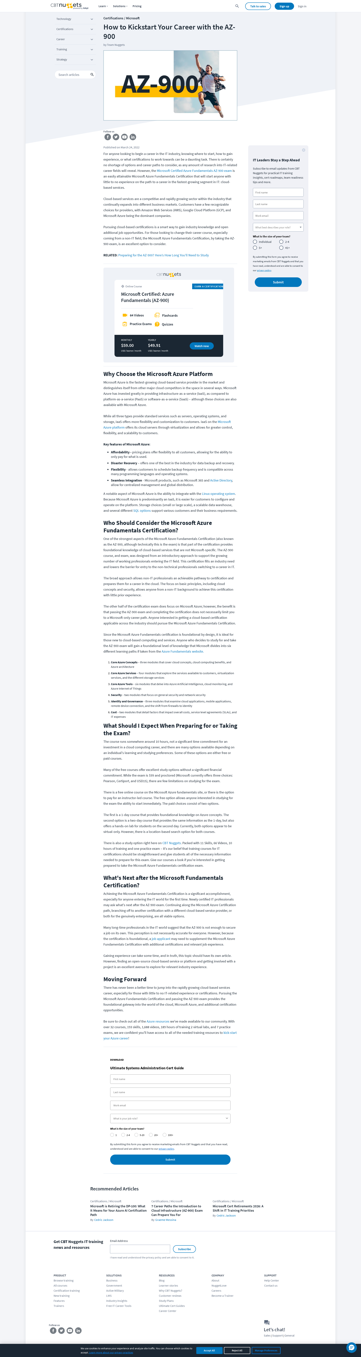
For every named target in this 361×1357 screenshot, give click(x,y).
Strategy (61, 59)
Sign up (284, 6)
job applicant (161, 939)
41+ (287, 248)
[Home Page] (69, 6)
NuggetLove (219, 1285)
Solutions (119, 6)
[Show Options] (227, 1118)
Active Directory (221, 480)
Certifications (64, 29)
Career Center (167, 1311)
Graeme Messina (165, 1220)
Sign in (302, 6)
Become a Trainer (223, 1295)
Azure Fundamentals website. (183, 651)
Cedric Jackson (103, 1220)
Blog (162, 1280)
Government (114, 1285)
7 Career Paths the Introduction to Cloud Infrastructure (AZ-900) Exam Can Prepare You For (177, 1210)
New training (62, 1295)
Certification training (67, 1290)
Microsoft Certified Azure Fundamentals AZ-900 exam (194, 170)
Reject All (237, 1350)
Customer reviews (170, 1295)
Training (61, 49)
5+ (260, 248)
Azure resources (158, 1021)
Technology (63, 19)
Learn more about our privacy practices (111, 1352)
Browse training (64, 1280)
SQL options (142, 510)
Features (59, 1301)
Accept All (209, 1350)
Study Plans (166, 1301)
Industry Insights (116, 1301)
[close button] (304, 150)
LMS (109, 1295)
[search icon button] (92, 74)
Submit (170, 1160)
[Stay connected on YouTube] (124, 138)
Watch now (202, 346)
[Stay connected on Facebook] (107, 138)
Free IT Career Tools (118, 1306)
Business (112, 1280)
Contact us (271, 1285)
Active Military (115, 1290)
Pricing (137, 6)
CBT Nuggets (171, 843)
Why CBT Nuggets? (170, 1290)
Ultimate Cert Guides (172, 1306)
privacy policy (264, 270)
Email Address (119, 1241)
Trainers (59, 1306)
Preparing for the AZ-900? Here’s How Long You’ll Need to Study (163, 255)
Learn (102, 6)
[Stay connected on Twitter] (116, 138)
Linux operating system (218, 493)
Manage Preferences (266, 1350)
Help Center (271, 1280)
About (215, 1280)
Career (60, 39)
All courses (60, 1285)
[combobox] (169, 1118)
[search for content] (237, 6)
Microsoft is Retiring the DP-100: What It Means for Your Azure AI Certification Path (118, 1210)
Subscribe (184, 1249)
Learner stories (168, 1285)
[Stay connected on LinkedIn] (133, 138)
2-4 (287, 242)
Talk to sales (258, 6)
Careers (216, 1290)
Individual (265, 242)
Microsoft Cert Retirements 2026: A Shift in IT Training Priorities (238, 1208)
